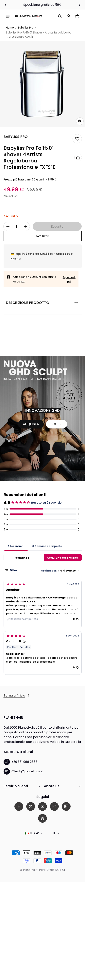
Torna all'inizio (14, 695)
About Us (51, 786)
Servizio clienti (16, 786)
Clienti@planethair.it (27, 771)
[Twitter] (30, 806)
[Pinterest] (42, 818)
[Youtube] (42, 806)
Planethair (30, 870)
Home (10, 28)
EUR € (34, 833)
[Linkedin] (66, 806)
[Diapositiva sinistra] (6, 4)
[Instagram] (54, 806)
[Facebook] (18, 806)
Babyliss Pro (26, 28)
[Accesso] (68, 16)
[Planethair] (28, 16)
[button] (60, 16)
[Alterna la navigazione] (8, 16)
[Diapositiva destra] (79, 4)
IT (54, 833)
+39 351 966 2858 (24, 762)
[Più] (25, 226)
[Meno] (8, 226)
